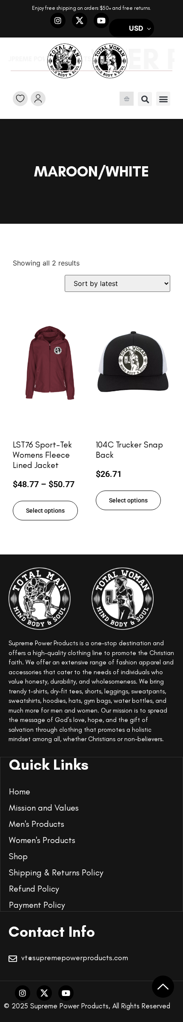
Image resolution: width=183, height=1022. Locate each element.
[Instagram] (58, 20)
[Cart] (127, 99)
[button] (145, 99)
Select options (45, 510)
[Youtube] (101, 20)
